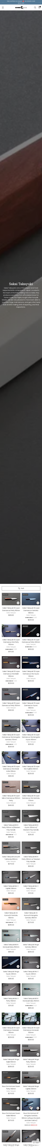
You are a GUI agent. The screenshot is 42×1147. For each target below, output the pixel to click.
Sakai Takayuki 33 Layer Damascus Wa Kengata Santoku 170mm (11, 737)
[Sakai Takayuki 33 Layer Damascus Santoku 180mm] (31, 599)
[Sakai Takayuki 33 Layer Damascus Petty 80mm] (11, 599)
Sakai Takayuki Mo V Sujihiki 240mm (11, 887)
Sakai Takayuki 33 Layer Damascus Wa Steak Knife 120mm (11, 768)
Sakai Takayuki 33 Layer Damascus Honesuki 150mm (31, 1030)
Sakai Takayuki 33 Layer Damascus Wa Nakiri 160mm (11, 673)
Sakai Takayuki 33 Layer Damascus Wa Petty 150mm (11, 642)
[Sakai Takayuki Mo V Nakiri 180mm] (31, 1136)
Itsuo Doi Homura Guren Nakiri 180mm (11, 1114)
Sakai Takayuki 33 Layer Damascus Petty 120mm (31, 641)
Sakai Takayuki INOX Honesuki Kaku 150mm (31, 999)
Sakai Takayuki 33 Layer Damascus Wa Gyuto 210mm (31, 673)
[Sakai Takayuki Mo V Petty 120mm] (31, 877)
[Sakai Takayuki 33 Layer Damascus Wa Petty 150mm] (11, 631)
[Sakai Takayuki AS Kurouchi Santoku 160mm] (11, 904)
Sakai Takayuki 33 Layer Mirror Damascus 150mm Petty (11, 798)
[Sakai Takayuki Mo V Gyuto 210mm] (31, 962)
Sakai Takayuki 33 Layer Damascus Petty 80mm (11, 609)
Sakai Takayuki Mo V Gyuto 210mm (30, 972)
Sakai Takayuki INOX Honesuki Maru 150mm (11, 946)
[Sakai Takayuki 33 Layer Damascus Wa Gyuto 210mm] (31, 662)
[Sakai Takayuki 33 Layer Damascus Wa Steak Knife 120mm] (11, 757)
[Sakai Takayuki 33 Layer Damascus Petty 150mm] (11, 694)
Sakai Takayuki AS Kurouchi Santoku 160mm (11, 915)
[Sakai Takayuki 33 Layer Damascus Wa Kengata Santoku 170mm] (11, 726)
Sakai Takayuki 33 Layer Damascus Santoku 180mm (31, 610)
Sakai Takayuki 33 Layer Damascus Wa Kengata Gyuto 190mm (31, 737)
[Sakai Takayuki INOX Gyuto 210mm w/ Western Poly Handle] (31, 816)
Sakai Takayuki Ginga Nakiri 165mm (11, 1060)
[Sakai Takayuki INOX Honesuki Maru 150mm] (11, 935)
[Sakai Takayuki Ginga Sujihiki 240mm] (31, 1077)
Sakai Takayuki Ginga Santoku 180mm (31, 946)
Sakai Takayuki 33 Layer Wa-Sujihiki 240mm (31, 767)
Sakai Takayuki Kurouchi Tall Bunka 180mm (11, 858)
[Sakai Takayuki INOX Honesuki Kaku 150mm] (31, 989)
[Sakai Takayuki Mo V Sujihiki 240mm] (11, 877)
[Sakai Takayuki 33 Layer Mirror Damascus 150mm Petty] (11, 787)
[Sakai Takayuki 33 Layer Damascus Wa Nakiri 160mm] (11, 662)
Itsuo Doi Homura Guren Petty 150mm (11, 1087)
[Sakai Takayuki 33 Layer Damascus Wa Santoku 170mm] (31, 787)
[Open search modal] (35, 7)
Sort (22, 588)
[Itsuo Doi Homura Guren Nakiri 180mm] (11, 1104)
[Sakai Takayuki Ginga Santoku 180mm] (31, 935)
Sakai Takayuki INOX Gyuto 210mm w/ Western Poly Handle (31, 827)
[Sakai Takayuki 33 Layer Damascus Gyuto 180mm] (31, 694)
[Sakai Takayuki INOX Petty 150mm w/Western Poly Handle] (11, 816)
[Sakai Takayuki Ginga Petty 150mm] (31, 1050)
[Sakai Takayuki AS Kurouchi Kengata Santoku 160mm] (31, 904)
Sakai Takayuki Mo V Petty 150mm (11, 999)
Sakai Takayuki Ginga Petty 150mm (31, 1060)
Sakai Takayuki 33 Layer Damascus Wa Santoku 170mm (31, 798)
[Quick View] (18, 603)
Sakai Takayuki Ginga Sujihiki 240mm (31, 1087)
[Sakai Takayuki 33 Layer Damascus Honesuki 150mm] (31, 1019)
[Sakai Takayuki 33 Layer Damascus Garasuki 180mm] (11, 1019)
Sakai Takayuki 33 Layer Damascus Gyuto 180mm (31, 705)
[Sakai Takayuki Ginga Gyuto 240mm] (11, 1136)
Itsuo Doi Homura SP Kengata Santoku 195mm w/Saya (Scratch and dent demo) (31, 1117)
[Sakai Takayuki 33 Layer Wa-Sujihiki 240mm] (31, 757)
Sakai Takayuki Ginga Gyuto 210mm (11, 972)
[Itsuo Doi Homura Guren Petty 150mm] (11, 1077)
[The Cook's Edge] (21, 7)
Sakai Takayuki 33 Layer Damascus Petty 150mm (11, 704)
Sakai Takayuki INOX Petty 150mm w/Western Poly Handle (11, 827)
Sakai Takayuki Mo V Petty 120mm (30, 887)
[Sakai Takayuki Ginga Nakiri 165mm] (11, 1050)
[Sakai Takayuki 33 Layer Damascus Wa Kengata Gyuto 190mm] (31, 726)
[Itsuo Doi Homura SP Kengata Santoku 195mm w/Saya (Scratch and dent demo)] (31, 1104)
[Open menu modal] (3, 7)
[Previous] (3, 2)
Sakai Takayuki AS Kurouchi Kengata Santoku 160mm (31, 915)
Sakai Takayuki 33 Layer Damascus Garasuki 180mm (11, 1030)
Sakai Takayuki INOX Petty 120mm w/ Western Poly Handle (31, 859)
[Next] (39, 2)
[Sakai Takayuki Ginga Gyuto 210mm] (11, 962)
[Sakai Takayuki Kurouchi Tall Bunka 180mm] (11, 848)
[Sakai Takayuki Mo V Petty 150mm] (11, 989)
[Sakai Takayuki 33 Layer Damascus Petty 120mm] (31, 631)
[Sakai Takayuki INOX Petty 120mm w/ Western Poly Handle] (31, 848)
